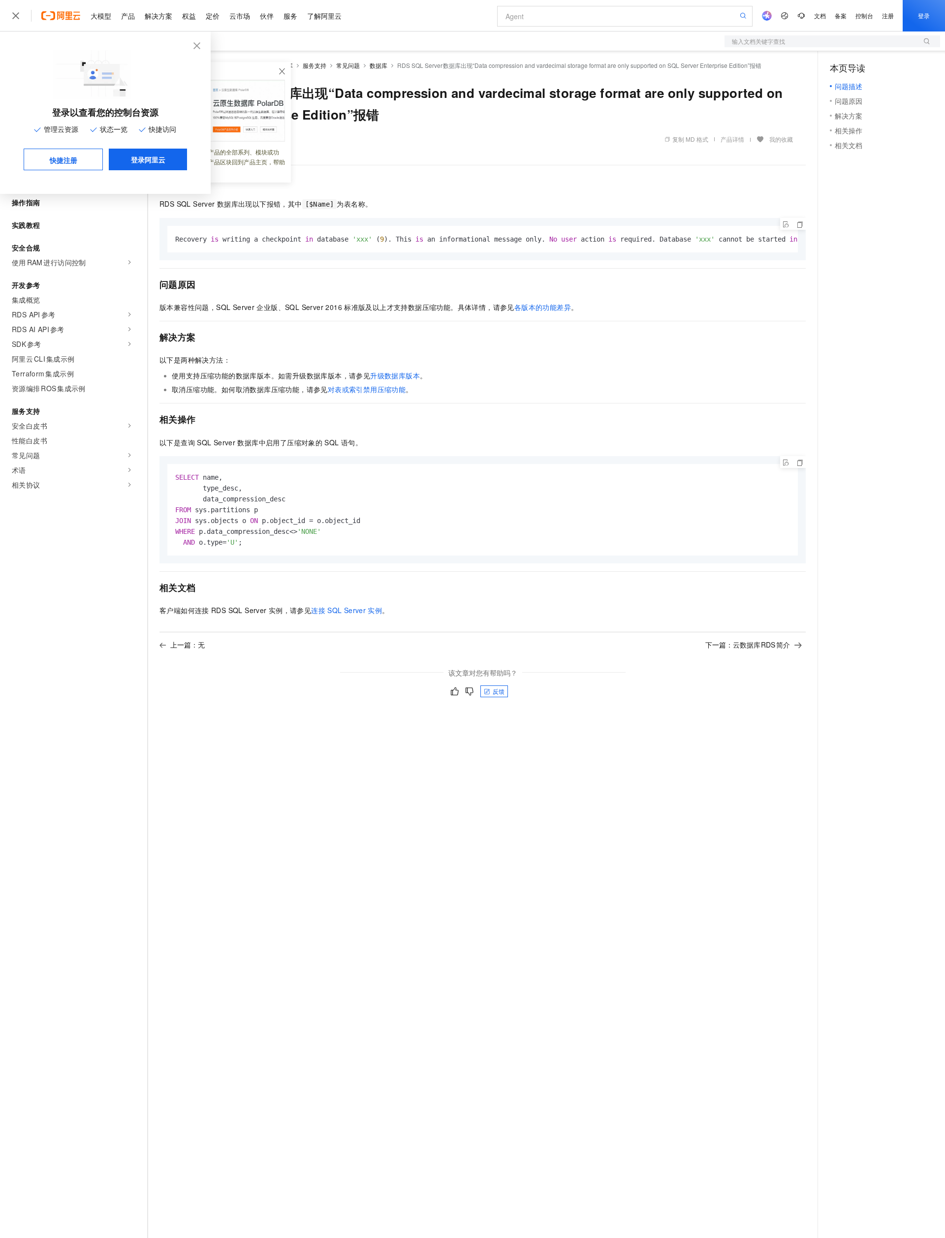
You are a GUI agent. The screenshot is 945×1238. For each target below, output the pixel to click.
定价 (213, 16)
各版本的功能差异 (542, 307)
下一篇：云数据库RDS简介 (747, 645)
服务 (290, 16)
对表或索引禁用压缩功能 (367, 389)
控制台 (864, 15)
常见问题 (348, 65)
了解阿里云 (324, 16)
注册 (888, 15)
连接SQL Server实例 (346, 610)
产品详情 (732, 139)
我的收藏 (781, 139)
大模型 (101, 16)
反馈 (498, 691)
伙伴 (267, 16)
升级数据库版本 (395, 375)
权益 (189, 16)
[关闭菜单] (16, 15)
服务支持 (314, 65)
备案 (841, 15)
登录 (924, 15)
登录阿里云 (148, 159)
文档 (820, 15)
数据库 (378, 65)
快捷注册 (63, 160)
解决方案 (158, 16)
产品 (128, 16)
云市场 (239, 16)
